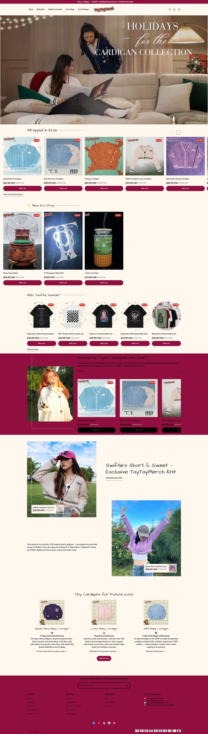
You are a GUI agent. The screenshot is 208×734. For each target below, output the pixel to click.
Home (31, 9)
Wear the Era (104, 114)
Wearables (41, 9)
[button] (170, 9)
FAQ (106, 698)
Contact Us (108, 706)
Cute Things (70, 9)
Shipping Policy (71, 702)
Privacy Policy (70, 714)
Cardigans (30, 702)
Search (29, 698)
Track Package (83, 9)
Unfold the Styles (32, 349)
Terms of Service (71, 710)
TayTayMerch (35, 731)
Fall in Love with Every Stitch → (13, 194)
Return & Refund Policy (74, 706)
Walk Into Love (104, 658)
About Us (69, 698)
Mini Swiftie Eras (32, 710)
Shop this (81, 371)
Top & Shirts (31, 706)
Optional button (114, 478)
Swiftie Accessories (55, 9)
